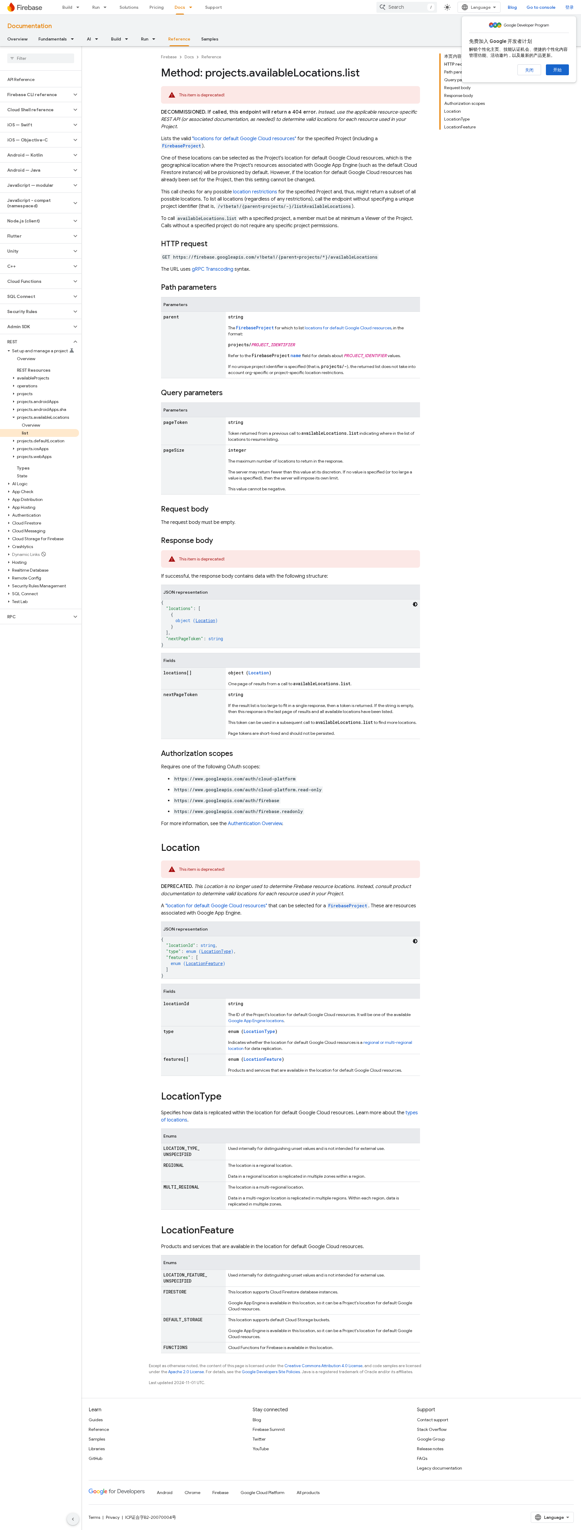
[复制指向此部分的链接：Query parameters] (229, 393)
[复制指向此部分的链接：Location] (206, 848)
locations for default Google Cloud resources (348, 328)
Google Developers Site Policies (271, 1371)
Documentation (29, 26)
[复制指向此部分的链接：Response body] (219, 541)
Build (67, 7)
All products (308, 1492)
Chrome (192, 1492)
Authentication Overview (255, 824)
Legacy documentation (439, 1468)
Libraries (97, 1448)
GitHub (95, 1458)
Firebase (169, 57)
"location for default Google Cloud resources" (216, 906)
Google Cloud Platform (262, 1492)
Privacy (113, 1517)
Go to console (541, 7)
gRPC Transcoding (212, 269)
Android (164, 1492)
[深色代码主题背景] (415, 604)
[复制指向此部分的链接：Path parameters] (223, 288)
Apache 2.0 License (186, 1371)
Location (205, 620)
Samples (209, 39)
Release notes (430, 1448)
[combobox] (406, 7)
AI (89, 39)
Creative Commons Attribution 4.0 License (323, 1365)
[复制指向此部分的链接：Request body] (214, 509)
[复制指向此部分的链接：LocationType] (228, 1097)
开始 (557, 70)
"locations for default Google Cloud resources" (244, 139)
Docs (180, 7)
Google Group (431, 1439)
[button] (36, 94)
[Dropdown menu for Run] (107, 7)
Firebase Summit (269, 1429)
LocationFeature (204, 963)
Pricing (156, 7)
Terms (94, 1517)
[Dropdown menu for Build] (79, 7)
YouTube (261, 1448)
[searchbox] (40, 58)
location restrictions (255, 192)
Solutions (129, 7)
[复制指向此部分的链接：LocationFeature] (240, 1231)
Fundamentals (52, 39)
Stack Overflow (432, 1429)
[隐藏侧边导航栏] (73, 1519)
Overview (17, 39)
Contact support (432, 1419)
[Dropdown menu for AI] (98, 39)
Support (213, 7)
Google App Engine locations (256, 1020)
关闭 (529, 70)
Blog (512, 7)
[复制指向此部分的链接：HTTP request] (214, 244)
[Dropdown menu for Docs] (192, 7)
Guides (96, 1419)
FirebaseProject (181, 146)
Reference (179, 39)
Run (96, 7)
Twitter (259, 1439)
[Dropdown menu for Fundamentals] (74, 39)
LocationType (216, 951)
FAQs (422, 1458)
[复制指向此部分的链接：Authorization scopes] (239, 754)
